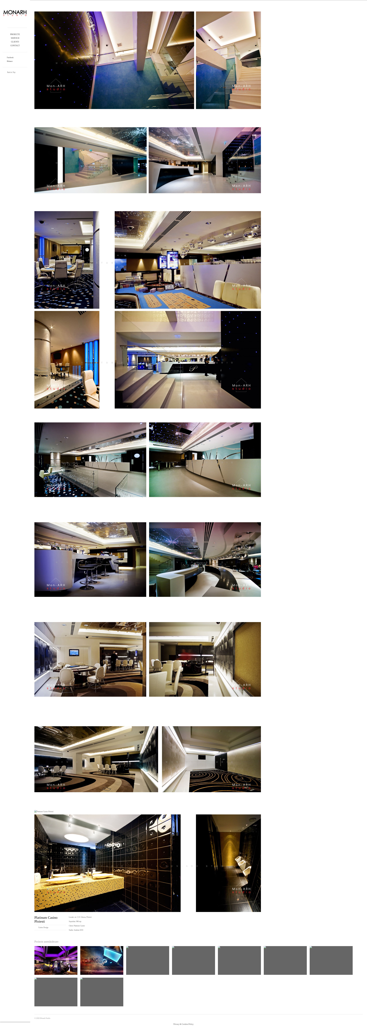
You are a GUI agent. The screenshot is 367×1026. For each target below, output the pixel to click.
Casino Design (43, 927)
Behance (9, 61)
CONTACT (15, 45)
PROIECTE (15, 34)
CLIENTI (15, 42)
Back (199, 6)
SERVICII (15, 38)
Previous (202, 6)
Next (195, 6)
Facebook (9, 58)
